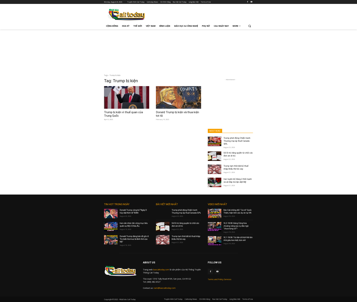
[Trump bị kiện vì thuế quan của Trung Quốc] (126, 97)
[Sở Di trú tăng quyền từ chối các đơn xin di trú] (214, 156)
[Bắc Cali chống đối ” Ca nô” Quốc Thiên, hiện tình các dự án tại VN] (214, 213)
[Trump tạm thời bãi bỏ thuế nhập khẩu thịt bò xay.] (214, 169)
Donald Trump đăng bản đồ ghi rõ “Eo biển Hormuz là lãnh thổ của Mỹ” (134, 239)
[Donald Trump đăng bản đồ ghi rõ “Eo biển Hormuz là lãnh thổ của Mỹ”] (111, 240)
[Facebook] (247, 2)
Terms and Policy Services (219, 279)
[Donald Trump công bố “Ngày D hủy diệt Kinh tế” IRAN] (111, 213)
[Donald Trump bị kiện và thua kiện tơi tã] (178, 97)
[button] (249, 26)
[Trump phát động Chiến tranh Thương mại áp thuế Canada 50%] (214, 141)
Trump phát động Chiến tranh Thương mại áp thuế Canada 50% (237, 141)
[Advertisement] (178, 50)
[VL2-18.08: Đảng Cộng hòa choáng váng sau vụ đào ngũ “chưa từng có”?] (214, 226)
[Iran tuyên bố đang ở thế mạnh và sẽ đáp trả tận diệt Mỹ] (214, 182)
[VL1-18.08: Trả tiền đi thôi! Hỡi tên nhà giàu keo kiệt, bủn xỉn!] (214, 241)
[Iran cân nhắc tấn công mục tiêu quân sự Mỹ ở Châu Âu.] (111, 226)
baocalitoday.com (161, 269)
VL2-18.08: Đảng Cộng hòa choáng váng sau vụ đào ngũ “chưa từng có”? (236, 226)
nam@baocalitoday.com (165, 288)
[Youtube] (251, 2)
